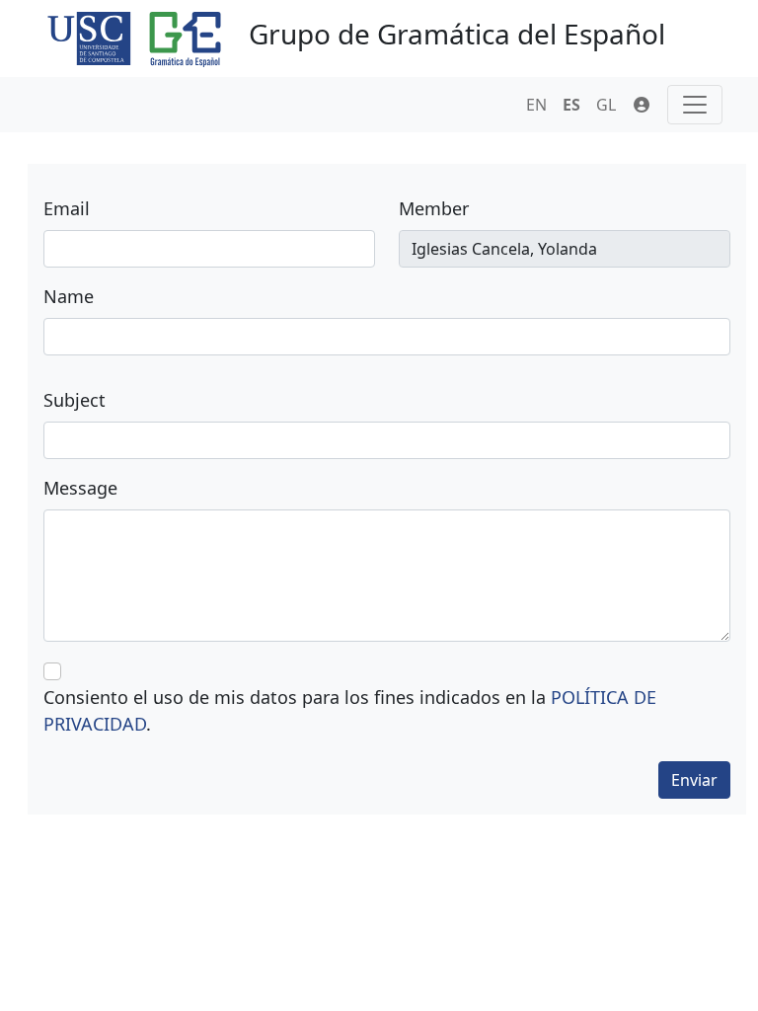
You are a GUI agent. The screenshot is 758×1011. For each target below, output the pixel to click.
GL (606, 105)
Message (80, 488)
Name (68, 296)
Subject (74, 400)
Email (66, 208)
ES (571, 105)
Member (434, 208)
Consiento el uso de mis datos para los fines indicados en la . (349, 710)
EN (536, 105)
